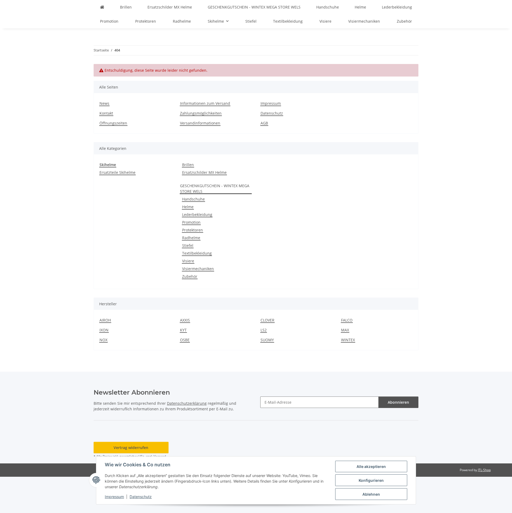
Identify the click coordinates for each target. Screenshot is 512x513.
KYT (183, 329)
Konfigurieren (371, 480)
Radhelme (191, 237)
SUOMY (267, 339)
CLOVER (267, 320)
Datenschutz (141, 496)
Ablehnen (371, 494)
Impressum (114, 496)
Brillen (188, 164)
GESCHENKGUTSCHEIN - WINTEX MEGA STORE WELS (214, 188)
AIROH (105, 320)
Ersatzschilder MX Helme (204, 172)
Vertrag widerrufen (131, 447)
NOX (103, 339)
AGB (264, 123)
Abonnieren (398, 402)
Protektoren (192, 230)
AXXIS (185, 320)
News (104, 103)
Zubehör (189, 276)
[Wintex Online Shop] (102, 7)
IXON (104, 329)
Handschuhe (193, 199)
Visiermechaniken (198, 268)
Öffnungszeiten (113, 123)
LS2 (264, 329)
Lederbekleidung (197, 214)
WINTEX (348, 339)
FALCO (347, 320)
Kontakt (106, 113)
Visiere (188, 260)
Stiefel (187, 245)
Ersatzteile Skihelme (117, 172)
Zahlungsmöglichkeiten (201, 113)
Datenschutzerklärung (187, 403)
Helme (188, 206)
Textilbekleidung (197, 253)
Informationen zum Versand (205, 103)
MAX (345, 329)
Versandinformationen (200, 123)
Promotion (191, 222)
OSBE (185, 339)
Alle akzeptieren (371, 466)
